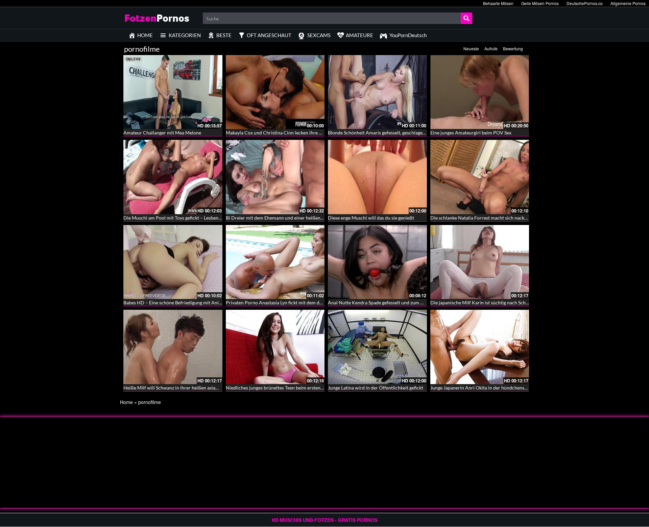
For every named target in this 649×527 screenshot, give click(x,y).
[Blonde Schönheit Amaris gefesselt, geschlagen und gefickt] (377, 92)
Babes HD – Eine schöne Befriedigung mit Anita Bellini (180, 302)
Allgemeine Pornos (628, 3)
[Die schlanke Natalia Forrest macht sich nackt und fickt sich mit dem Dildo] (479, 177)
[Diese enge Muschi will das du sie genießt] (377, 177)
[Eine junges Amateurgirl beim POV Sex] (479, 92)
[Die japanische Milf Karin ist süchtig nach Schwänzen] (479, 262)
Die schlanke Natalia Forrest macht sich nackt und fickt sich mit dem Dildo (508, 218)
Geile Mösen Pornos (540, 3)
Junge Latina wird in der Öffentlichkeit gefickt (375, 388)
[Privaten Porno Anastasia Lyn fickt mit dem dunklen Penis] (275, 262)
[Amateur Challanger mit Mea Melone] (172, 92)
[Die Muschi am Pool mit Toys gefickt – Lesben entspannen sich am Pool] (172, 177)
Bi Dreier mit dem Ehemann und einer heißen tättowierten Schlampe (297, 218)
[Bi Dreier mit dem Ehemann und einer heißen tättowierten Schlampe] (275, 177)
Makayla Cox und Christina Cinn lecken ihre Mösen (279, 132)
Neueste (471, 48)
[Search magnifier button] (466, 18)
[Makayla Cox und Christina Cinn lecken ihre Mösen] (275, 92)
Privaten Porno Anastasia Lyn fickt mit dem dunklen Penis (286, 302)
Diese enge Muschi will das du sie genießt (371, 218)
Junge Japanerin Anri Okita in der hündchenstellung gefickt (492, 388)
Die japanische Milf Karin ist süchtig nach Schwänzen (486, 302)
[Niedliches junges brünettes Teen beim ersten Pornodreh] (275, 347)
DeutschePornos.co (585, 3)
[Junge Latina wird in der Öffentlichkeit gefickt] (377, 347)
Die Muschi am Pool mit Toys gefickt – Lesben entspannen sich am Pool (197, 218)
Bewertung (513, 48)
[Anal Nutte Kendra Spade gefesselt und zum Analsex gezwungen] (377, 262)
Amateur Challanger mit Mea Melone (162, 132)
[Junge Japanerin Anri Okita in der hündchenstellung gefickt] (479, 347)
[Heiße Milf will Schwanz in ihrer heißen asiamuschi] (172, 347)
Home (126, 402)
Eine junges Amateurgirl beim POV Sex (470, 132)
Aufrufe (491, 48)
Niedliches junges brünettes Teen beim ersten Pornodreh (285, 388)
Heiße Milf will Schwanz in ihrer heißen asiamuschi (177, 388)
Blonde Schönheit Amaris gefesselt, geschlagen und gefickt (388, 132)
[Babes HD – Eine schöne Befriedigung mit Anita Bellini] (172, 262)
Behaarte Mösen (498, 3)
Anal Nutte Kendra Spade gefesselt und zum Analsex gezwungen (394, 302)
